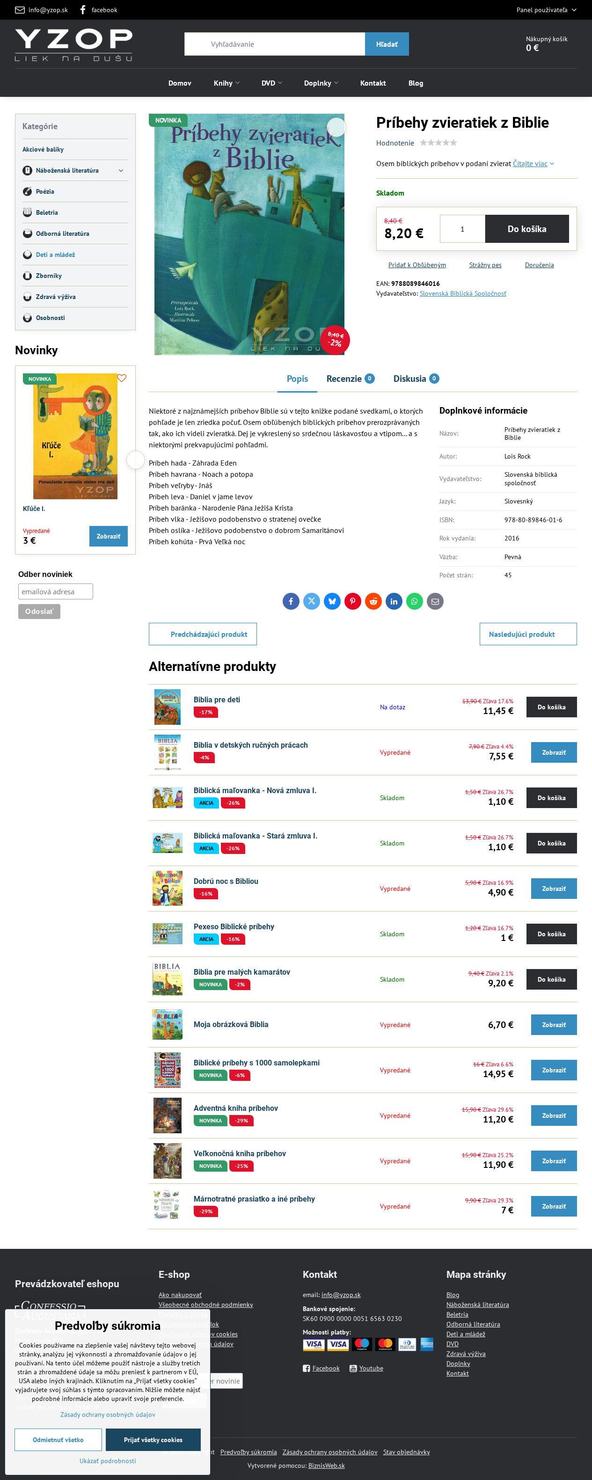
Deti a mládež (465, 1334)
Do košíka (527, 229)
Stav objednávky (406, 1452)
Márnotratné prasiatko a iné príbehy (254, 1199)
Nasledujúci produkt (522, 634)
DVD (452, 1344)
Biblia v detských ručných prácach (251, 745)
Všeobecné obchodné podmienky (206, 1304)
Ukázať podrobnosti (108, 1461)
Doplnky (458, 1363)
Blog (453, 1294)
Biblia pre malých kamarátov (242, 972)
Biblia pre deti (217, 699)
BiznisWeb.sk (326, 1465)
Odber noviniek (45, 574)
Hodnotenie (395, 142)
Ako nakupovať (180, 1294)
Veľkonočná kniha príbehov (240, 1153)
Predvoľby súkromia (248, 1452)
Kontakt (457, 1373)
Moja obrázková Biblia (231, 1024)
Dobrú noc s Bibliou (226, 881)
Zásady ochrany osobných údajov (330, 1452)
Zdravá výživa (466, 1353)
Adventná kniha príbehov (236, 1108)
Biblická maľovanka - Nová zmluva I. (255, 790)
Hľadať (387, 44)
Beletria (457, 1314)
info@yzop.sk (341, 1294)
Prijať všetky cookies (153, 1440)
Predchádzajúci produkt (209, 634)
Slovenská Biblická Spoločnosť (463, 293)
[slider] (438, 142)
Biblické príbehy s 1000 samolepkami (257, 1062)
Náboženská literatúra (477, 1304)
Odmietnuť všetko (58, 1440)
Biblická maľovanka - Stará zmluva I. (256, 835)
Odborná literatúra (473, 1324)
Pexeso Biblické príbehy (234, 926)
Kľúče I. (34, 508)
